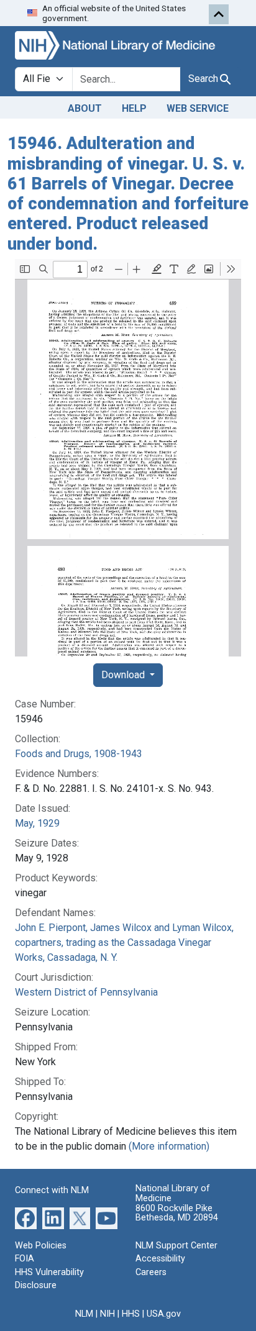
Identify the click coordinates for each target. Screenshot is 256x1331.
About (85, 108)
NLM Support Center (176, 1245)
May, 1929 (37, 823)
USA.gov (164, 1314)
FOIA (24, 1258)
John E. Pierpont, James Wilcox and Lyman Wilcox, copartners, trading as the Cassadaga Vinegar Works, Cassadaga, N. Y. (124, 942)
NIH (107, 1314)
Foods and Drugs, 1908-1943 (78, 754)
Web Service (198, 108)
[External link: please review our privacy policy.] (26, 1217)
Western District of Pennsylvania (86, 992)
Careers (151, 1272)
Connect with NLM (52, 1190)
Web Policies (40, 1245)
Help (134, 108)
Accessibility (160, 1258)
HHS (131, 1314)
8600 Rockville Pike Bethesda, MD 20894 (176, 1213)
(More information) (169, 1146)
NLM (84, 1314)
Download (124, 675)
